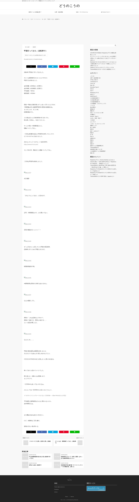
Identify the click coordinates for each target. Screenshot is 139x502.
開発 (92, 111)
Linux (92, 83)
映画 (92, 132)
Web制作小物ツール (96, 149)
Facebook (56, 489)
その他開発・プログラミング (98, 103)
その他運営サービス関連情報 (98, 151)
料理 (92, 129)
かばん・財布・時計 (95, 118)
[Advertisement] (69, 32)
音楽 (92, 143)
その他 (92, 120)
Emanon (76, 499)
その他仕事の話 (94, 100)
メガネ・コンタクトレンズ (97, 123)
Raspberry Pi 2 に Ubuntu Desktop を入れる (101, 159)
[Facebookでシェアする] (42, 66)
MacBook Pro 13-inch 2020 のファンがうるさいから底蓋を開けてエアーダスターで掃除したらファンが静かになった (103, 63)
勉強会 (92, 109)
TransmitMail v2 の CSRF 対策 (98, 176)
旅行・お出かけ (94, 131)
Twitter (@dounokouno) (59, 487)
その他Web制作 (94, 98)
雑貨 (91, 142)
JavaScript (94, 81)
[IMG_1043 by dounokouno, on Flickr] (27, 334)
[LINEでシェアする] (75, 66)
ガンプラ (93, 122)
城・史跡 (27, 47)
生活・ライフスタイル (96, 112)
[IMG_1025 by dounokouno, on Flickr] (27, 224)
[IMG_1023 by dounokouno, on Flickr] (27, 207)
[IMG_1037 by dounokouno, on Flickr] (27, 295)
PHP (91, 90)
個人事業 (93, 107)
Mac (92, 85)
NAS (92, 89)
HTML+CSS (94, 79)
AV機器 (92, 114)
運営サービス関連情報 (96, 145)
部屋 (92, 140)
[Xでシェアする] (31, 66)
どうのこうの (69, 6)
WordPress (93, 96)
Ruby (92, 94)
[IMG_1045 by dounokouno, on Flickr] (27, 241)
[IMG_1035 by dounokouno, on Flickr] (27, 277)
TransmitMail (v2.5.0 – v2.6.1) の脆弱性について (102, 69)
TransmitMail (94, 147)
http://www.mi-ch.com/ (31, 144)
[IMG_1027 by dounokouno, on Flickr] (27, 172)
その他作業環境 (95, 101)
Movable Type (94, 87)
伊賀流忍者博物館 (29, 359)
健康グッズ (93, 125)
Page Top (69, 480)
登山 (92, 136)
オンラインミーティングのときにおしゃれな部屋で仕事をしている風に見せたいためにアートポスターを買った (103, 58)
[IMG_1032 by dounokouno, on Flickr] (27, 190)
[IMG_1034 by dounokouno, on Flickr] (27, 260)
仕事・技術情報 (95, 78)
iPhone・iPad (94, 116)
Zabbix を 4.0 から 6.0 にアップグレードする (102, 67)
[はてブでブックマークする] (53, 66)
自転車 (34, 47)
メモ (92, 76)
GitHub (55, 492)
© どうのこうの (64, 499)
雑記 (92, 153)
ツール (92, 105)
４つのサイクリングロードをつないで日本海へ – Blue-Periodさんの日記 (45, 395)
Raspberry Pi (94, 92)
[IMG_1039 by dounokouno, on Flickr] (27, 312)
